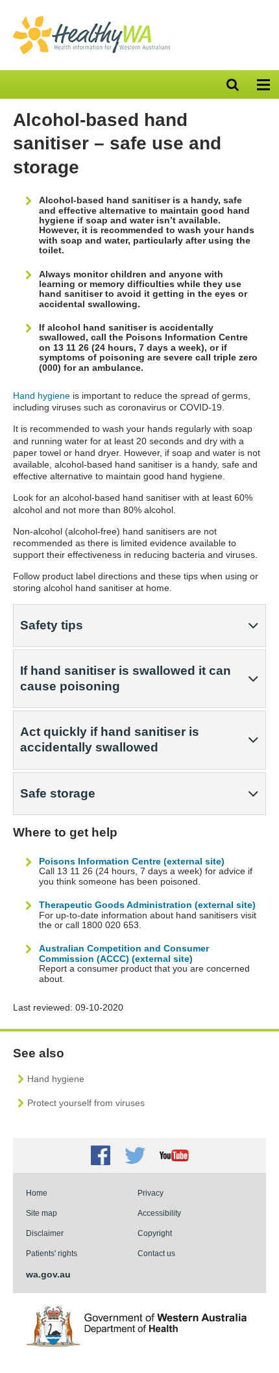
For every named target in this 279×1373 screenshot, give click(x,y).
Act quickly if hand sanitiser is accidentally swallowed (109, 739)
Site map (41, 1213)
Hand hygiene (41, 395)
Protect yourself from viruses (86, 1103)
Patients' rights (51, 1253)
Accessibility (159, 1213)
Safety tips (51, 625)
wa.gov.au (48, 1274)
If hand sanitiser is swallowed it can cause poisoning (125, 678)
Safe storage (57, 793)
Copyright (155, 1233)
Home (36, 1193)
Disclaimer (45, 1233)
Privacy (151, 1193)
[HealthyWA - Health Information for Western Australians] (91, 19)
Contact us (156, 1253)
